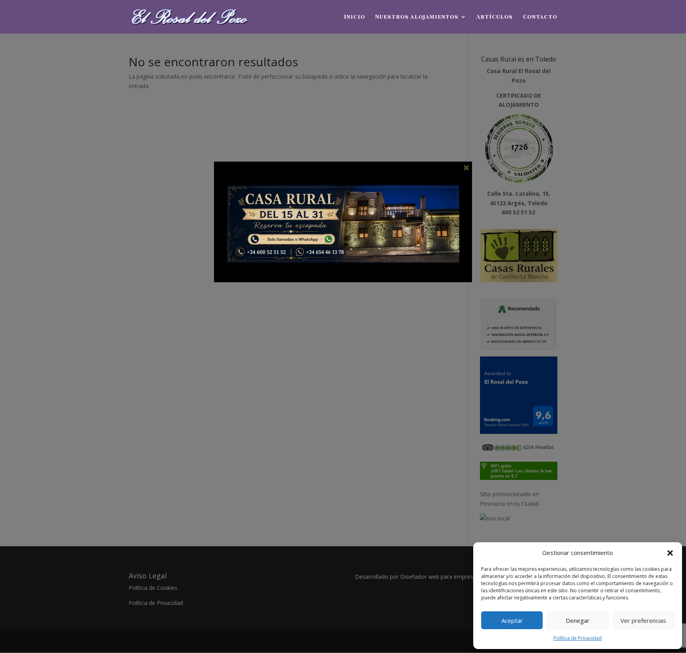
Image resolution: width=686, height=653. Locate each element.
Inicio (354, 17)
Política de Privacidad (577, 638)
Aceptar (512, 620)
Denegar (578, 620)
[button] (670, 553)
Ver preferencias (643, 620)
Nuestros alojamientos (417, 17)
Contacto (540, 17)
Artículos (494, 17)
